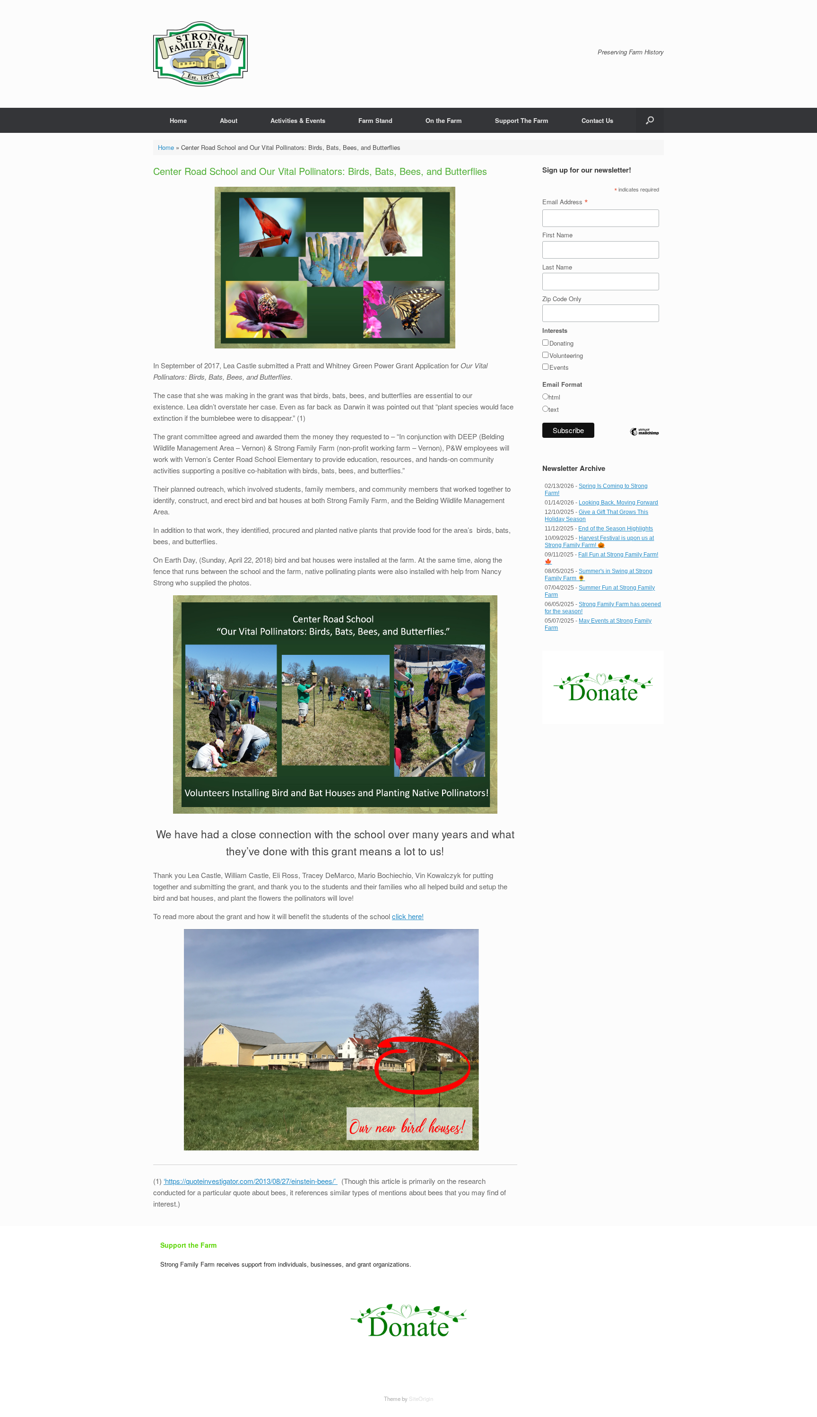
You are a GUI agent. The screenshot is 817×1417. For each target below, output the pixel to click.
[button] (650, 120)
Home (178, 120)
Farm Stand (375, 120)
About (228, 120)
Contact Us (597, 120)
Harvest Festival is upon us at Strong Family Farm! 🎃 (599, 541)
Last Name (557, 266)
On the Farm (444, 120)
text (553, 409)
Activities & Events (297, 120)
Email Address (565, 202)
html (554, 396)
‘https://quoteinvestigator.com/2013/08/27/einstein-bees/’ (251, 1181)
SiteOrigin (421, 1398)
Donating (561, 343)
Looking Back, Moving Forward (618, 502)
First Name (557, 234)
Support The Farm (521, 120)
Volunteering (566, 355)
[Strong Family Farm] (200, 54)
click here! (408, 916)
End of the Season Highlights (615, 528)
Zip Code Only (562, 298)
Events (559, 367)
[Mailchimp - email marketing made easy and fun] (644, 439)
